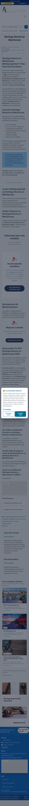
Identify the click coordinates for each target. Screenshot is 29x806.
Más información (7, 406)
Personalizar (7, 409)
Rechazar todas (9, 414)
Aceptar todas (20, 414)
